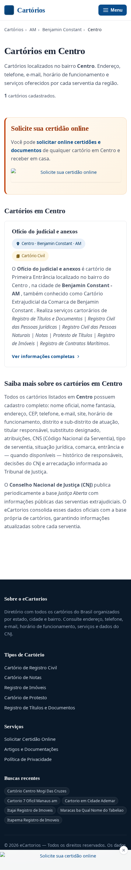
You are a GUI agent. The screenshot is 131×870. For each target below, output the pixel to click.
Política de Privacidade (27, 759)
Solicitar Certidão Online (29, 739)
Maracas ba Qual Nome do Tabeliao (92, 810)
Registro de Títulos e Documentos (39, 707)
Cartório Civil (33, 255)
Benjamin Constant (62, 29)
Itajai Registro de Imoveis (30, 810)
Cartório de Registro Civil (30, 667)
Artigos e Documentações (31, 749)
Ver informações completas (43, 356)
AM (33, 29)
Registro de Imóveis (25, 687)
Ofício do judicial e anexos (44, 231)
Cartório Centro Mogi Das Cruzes (36, 791)
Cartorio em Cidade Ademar (90, 800)
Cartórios (31, 10)
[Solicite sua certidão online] (66, 175)
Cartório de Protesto (25, 697)
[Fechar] (123, 850)
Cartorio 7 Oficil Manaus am (32, 800)
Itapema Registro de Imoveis (33, 820)
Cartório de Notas (22, 677)
